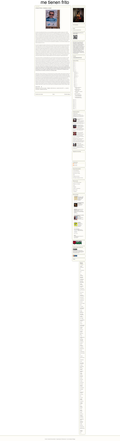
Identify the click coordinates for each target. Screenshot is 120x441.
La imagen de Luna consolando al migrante (80, 125)
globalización (82, 348)
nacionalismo (82, 387)
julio (74, 78)
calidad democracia (53, 88)
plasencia (81, 425)
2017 (74, 67)
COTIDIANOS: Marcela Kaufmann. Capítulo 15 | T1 (80, 204)
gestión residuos (81, 407)
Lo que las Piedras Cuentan (77, 182)
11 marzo (81, 397)
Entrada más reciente (39, 94)
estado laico (82, 382)
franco (81, 322)
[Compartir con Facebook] (39, 86)
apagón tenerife (81, 399)
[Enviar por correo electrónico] (35, 86)
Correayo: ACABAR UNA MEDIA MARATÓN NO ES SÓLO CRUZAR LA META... (79, 211)
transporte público (81, 371)
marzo (75, 83)
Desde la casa (79, 143)
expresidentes (37, 89)
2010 (74, 103)
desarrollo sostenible (81, 340)
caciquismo (81, 401)
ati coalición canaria (81, 286)
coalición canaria (81, 328)
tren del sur (81, 417)
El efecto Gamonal (77, 93)
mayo (75, 81)
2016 (74, 68)
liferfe (75, 235)
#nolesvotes (82, 297)
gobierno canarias (81, 386)
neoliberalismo (82, 351)
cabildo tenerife (81, 374)
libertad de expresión (81, 277)
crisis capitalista (81, 275)
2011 (74, 102)
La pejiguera (76, 196)
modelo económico (81, 316)
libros (81, 304)
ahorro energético (81, 345)
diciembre (75, 72)
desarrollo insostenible (82, 314)
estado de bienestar (81, 422)
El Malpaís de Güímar (76, 176)
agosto (75, 77)
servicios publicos (81, 331)
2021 (74, 62)
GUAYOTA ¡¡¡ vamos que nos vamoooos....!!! (78, 209)
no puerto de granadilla (82, 279)
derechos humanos (81, 376)
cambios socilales (81, 403)
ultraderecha (82, 300)
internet (81, 323)
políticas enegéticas (81, 416)
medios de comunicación (82, 295)
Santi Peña (75, 163)
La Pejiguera (75, 191)
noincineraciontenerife (76, 171)
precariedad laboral (82, 367)
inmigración (81, 341)
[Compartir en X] (38, 86)
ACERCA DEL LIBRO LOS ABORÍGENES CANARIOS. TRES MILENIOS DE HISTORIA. (80, 199)
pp (80, 268)
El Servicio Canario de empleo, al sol (78, 88)
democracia (81, 292)
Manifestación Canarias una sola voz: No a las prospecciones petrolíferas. (80, 225)
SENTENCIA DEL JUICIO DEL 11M (78, 138)
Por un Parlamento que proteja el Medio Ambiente (79, 215)
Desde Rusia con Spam (76, 173)
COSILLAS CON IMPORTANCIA (79, 202)
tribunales (81, 379)
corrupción (67, 88)
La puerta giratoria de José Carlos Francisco (78, 97)
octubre (75, 74)
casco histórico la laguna (82, 320)
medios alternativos (81, 312)
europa (81, 335)
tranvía (81, 408)
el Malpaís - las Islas (77, 222)
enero (75, 86)
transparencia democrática (82, 308)
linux (80, 432)
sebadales (81, 389)
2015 (74, 69)
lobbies (81, 412)
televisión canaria (81, 369)
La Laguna (81, 306)
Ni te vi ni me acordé (80, 132)
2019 (74, 64)
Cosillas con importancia (76, 188)
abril (74, 82)
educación (81, 329)
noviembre (75, 73)
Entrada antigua (67, 94)
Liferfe (74, 185)
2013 (74, 99)
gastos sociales (81, 410)
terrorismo (81, 394)
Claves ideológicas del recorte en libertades (78, 95)
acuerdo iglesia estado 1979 (82, 325)
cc (64, 88)
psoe (80, 271)
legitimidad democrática (43, 89)
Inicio (54, 94)
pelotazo (81, 343)
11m (80, 390)
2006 (74, 108)
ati (80, 354)
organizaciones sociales (82, 337)
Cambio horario (75, 113)
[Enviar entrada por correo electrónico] (41, 86)
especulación (82, 288)
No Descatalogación (76, 170)
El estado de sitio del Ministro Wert (78, 90)
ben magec (81, 318)
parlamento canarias (81, 392)
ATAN (74, 174)
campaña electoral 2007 (60, 88)
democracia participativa (82, 363)
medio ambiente (81, 284)
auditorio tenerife (81, 431)
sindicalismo (82, 359)
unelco (81, 361)
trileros (81, 293)
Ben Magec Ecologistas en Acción (78, 177)
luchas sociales (82, 303)
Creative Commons (79, 51)
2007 (74, 107)
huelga (81, 423)
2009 (74, 104)
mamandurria (82, 270)
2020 (74, 63)
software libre (82, 426)
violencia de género (82, 419)
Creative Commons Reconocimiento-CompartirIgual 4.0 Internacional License (78, 252)
